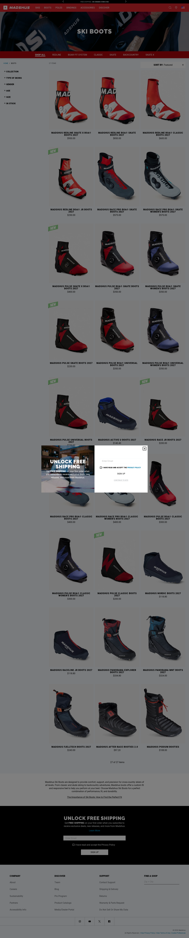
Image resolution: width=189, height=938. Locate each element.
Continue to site (121, 480)
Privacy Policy (134, 467)
